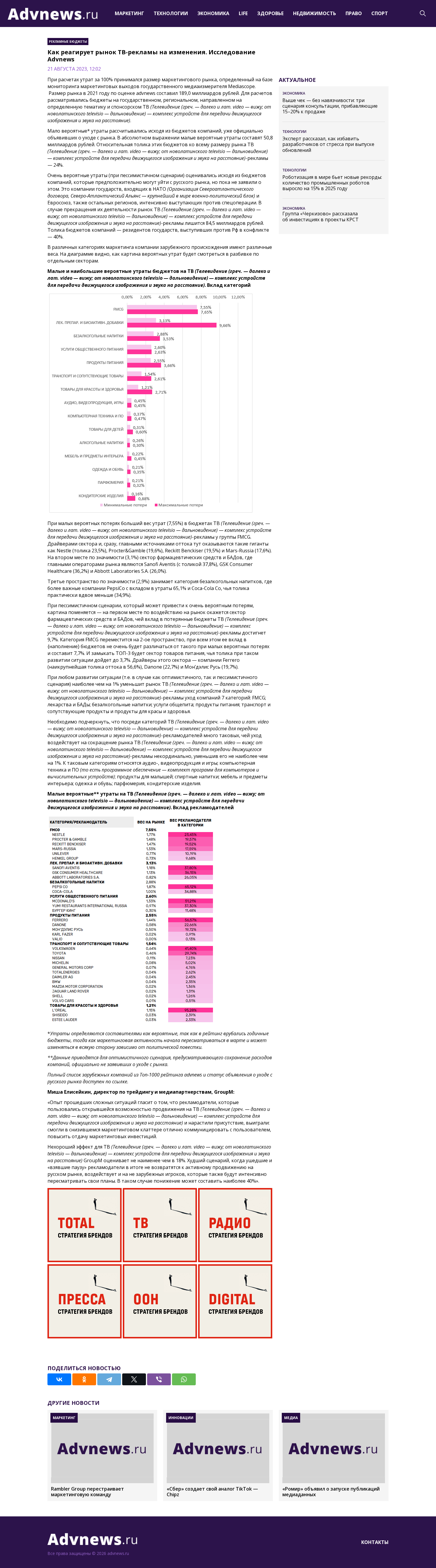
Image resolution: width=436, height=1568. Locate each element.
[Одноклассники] (84, 1379)
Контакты (375, 1542)
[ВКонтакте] (59, 1379)
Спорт (379, 13)
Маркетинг (129, 13)
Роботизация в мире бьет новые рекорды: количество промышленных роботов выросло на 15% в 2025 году (332, 183)
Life (243, 13)
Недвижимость (314, 13)
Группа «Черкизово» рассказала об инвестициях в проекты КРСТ (320, 216)
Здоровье (270, 13)
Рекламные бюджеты (68, 41)
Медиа (291, 1417)
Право (354, 13)
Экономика (213, 13)
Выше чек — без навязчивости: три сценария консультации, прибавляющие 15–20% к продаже (330, 106)
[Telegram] (109, 1379)
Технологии (171, 13)
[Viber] (159, 1379)
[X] (134, 1379)
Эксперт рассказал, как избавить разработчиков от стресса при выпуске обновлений (328, 144)
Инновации (180, 1417)
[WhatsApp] (184, 1379)
